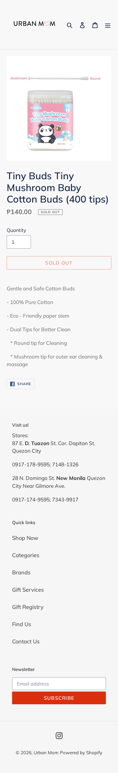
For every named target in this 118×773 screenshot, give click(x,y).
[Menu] (107, 25)
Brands (21, 572)
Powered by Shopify (81, 752)
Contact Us (26, 641)
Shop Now (25, 537)
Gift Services (28, 589)
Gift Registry (28, 606)
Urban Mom (46, 752)
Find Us (21, 624)
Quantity (16, 230)
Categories (25, 555)
